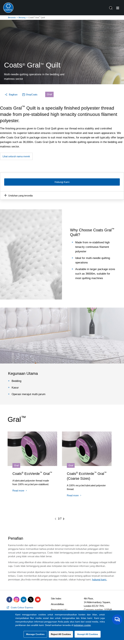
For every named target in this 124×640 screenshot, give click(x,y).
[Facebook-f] (9, 599)
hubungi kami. (99, 579)
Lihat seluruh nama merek (16, 156)
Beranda (12, 17)
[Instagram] (16, 599)
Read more (18, 490)
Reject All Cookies (61, 634)
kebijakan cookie (82, 625)
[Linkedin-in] (23, 599)
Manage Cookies (35, 634)
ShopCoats (31, 94)
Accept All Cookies (87, 634)
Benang (22, 17)
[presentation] (55, 518)
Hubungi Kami (62, 182)
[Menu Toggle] (118, 8)
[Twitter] (31, 599)
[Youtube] (38, 599)
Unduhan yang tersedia (20, 195)
